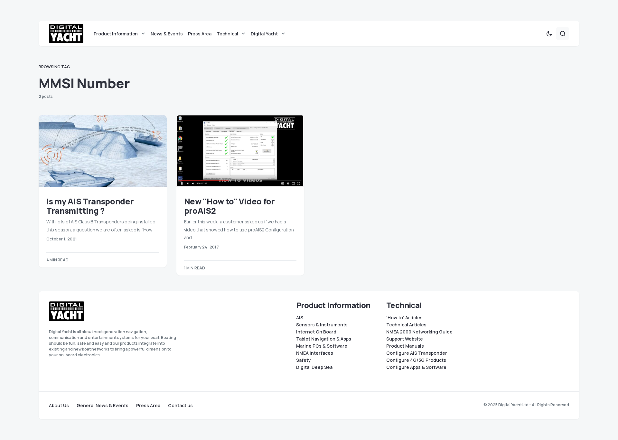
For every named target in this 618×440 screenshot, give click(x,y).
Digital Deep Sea (314, 367)
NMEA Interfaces (314, 353)
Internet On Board (316, 332)
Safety (303, 360)
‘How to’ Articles (404, 317)
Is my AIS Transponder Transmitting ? (90, 206)
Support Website (404, 339)
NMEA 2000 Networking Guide (419, 332)
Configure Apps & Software (416, 367)
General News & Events (102, 405)
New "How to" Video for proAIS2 (229, 206)
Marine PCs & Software (321, 346)
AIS (299, 317)
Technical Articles (406, 325)
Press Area (148, 405)
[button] (549, 33)
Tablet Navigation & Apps (323, 339)
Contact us (180, 405)
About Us (59, 405)
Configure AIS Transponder (416, 353)
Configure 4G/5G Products (416, 360)
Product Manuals (405, 346)
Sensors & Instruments (322, 325)
